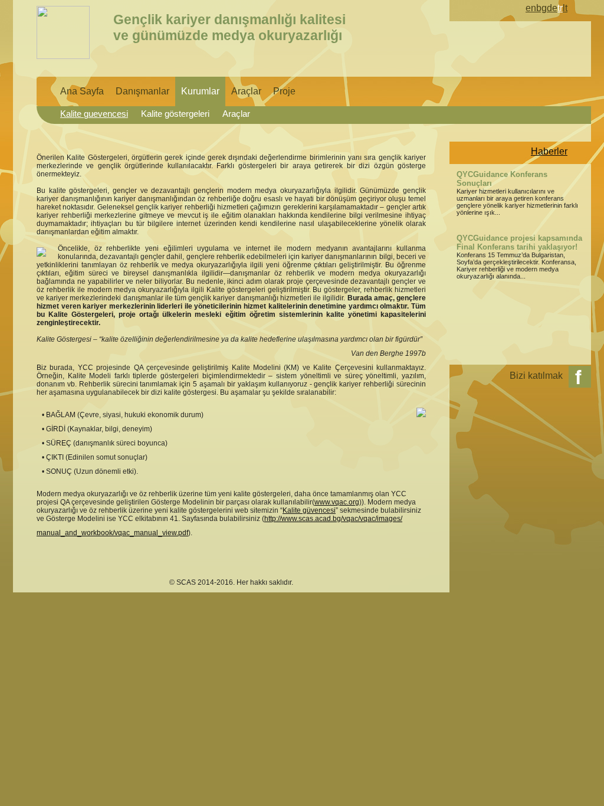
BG (541, 8)
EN (531, 8)
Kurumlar (200, 91)
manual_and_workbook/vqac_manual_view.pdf (112, 533)
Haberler (549, 151)
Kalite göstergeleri (175, 114)
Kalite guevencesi (94, 114)
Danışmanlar (142, 91)
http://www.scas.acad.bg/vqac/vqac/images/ (333, 519)
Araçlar (246, 91)
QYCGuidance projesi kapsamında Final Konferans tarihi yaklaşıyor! (519, 242)
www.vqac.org (336, 502)
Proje (284, 91)
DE (552, 8)
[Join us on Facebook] (580, 377)
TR (560, 8)
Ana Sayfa (82, 91)
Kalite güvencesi (309, 510)
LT (565, 8)
